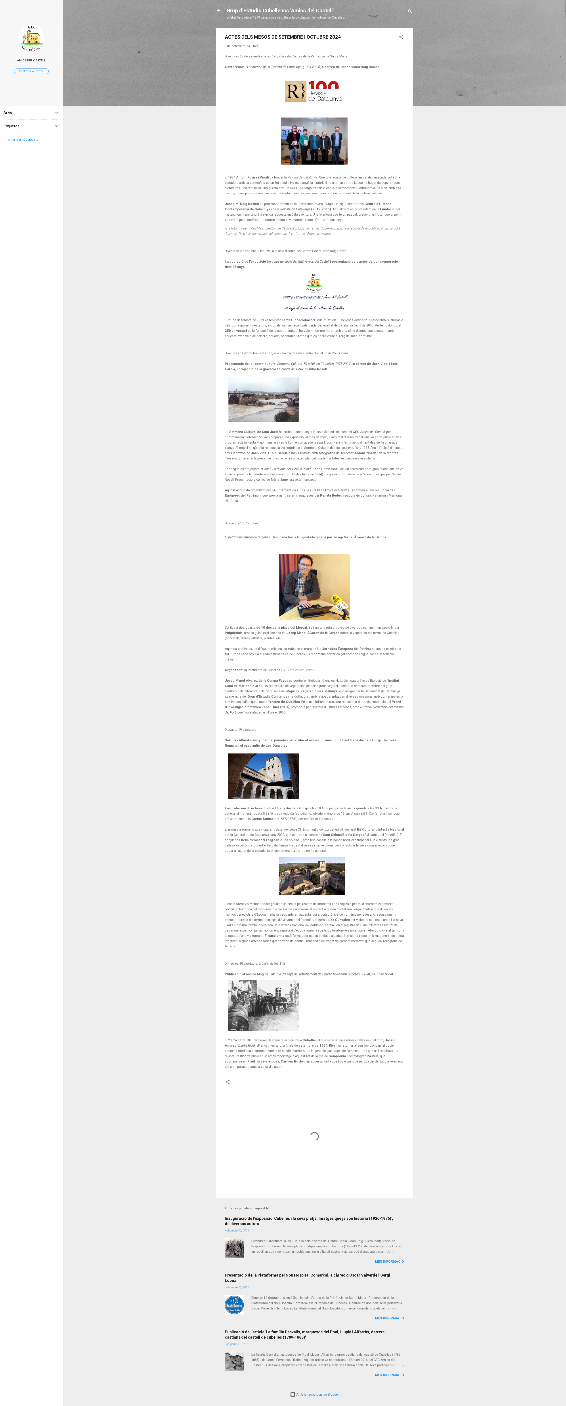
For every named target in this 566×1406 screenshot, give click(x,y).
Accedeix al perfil (31, 71)
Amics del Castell (31, 60)
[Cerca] (410, 12)
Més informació (389, 1262)
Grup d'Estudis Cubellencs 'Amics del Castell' (280, 11)
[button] (401, 37)
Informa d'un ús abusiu (21, 139)
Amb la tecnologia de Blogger (317, 1395)
